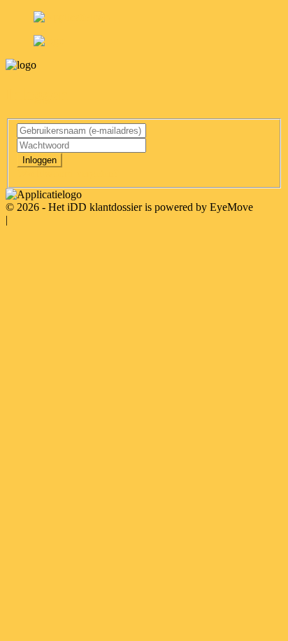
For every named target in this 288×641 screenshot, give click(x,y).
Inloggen (39, 160)
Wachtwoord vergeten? (68, 173)
